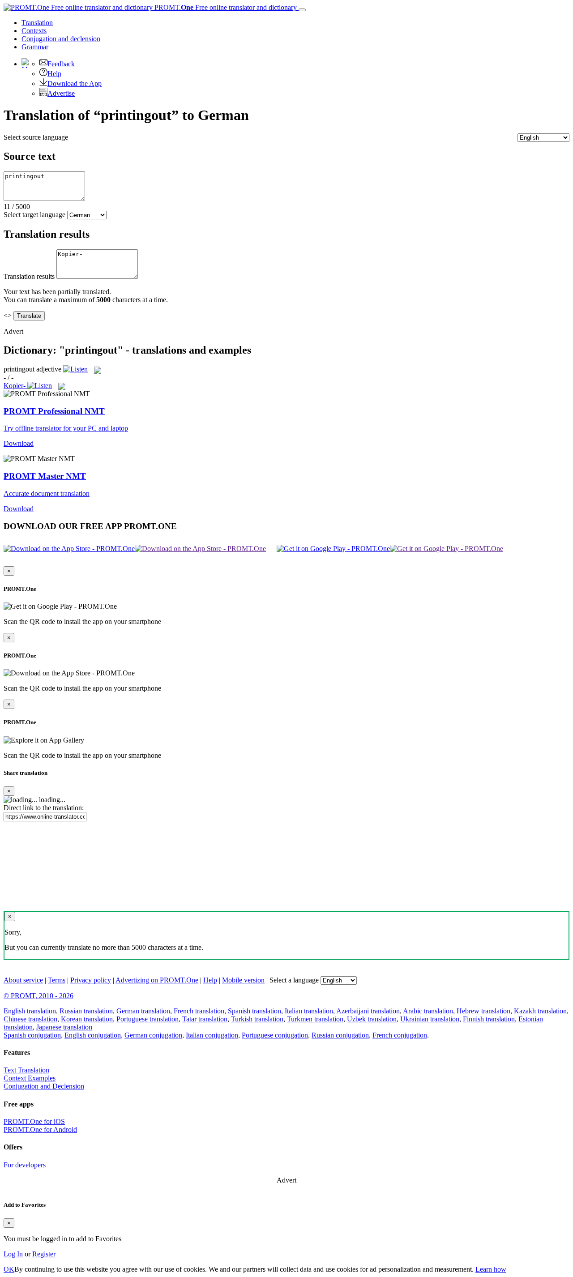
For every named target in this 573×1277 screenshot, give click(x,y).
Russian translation (86, 1011)
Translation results (29, 276)
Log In (13, 1254)
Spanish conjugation (32, 1035)
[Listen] (75, 369)
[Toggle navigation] (302, 10)
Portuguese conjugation (275, 1035)
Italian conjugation (212, 1035)
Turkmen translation (315, 1019)
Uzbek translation (372, 1019)
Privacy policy (90, 980)
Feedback (61, 64)
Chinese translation (30, 1019)
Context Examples (30, 1078)
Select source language (36, 137)
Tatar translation (204, 1019)
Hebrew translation (483, 1011)
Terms (56, 980)
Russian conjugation (340, 1035)
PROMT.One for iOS (34, 1121)
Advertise (61, 93)
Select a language (294, 980)
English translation (30, 1011)
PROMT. (225, 7)
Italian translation (309, 1011)
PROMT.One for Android (40, 1129)
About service (23, 980)
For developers (25, 1165)
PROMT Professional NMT (54, 411)
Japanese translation (64, 1027)
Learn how (490, 1269)
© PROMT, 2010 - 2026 (38, 995)
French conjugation (399, 1035)
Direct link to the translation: (44, 807)
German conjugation (153, 1035)
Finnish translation (489, 1019)
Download (19, 443)
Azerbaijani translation (368, 1011)
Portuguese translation (147, 1019)
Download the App (74, 83)
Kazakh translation (540, 1011)
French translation (199, 1011)
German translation (143, 1011)
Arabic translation (428, 1011)
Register (44, 1254)
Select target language (34, 214)
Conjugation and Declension (44, 1086)
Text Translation (26, 1070)
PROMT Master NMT (45, 476)
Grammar (34, 47)
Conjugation (60, 39)
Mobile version (243, 980)
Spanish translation (254, 1011)
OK (9, 1269)
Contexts (34, 30)
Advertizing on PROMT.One (156, 980)
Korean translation (87, 1019)
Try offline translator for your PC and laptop (66, 428)
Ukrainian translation (429, 1019)
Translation (37, 22)
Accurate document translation (47, 493)
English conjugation (92, 1035)
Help (54, 73)
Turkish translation (257, 1019)
